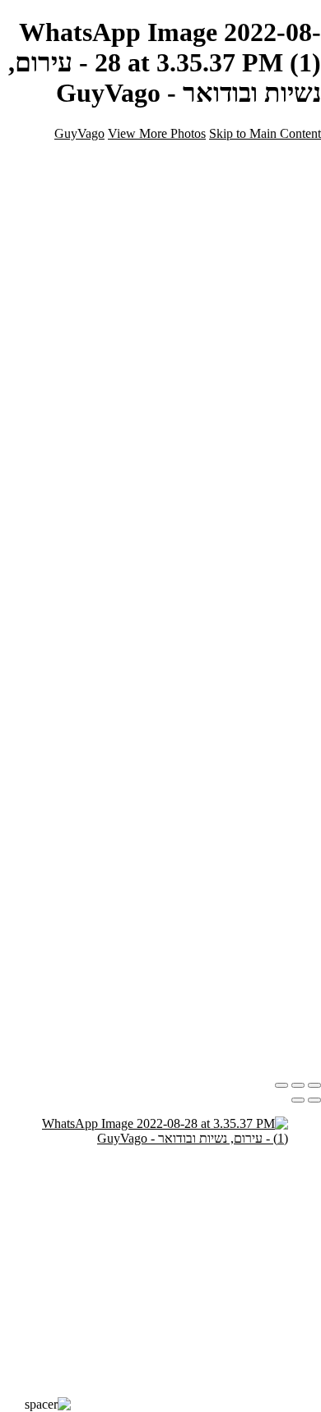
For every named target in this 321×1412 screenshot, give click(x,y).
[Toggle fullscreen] (298, 1085)
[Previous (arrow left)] (314, 1100)
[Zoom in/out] (281, 1085)
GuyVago (79, 133)
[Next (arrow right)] (298, 1100)
